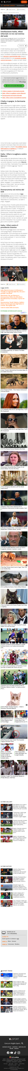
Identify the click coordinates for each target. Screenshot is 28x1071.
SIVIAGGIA (24, 1060)
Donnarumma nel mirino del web (12, 95)
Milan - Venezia (12, 941)
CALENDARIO (21, 5)
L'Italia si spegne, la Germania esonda (13, 91)
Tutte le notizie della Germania (10, 307)
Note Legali (11, 1063)
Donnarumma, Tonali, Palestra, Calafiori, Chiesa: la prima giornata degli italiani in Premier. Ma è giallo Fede (12, 303)
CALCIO (5, 12)
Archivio (16, 1048)
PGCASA (4, 1060)
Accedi (24, 2)
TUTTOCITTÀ (15, 1060)
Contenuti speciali (6, 1047)
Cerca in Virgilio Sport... (13, 1043)
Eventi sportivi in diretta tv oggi (10, 938)
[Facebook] (8, 1053)
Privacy (16, 1063)
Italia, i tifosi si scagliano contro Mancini (14, 93)
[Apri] (2, 2)
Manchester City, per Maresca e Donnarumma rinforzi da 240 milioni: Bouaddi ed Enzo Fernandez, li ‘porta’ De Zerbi (12, 298)
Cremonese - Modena (13, 944)
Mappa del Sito (22, 1047)
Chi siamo (5, 1063)
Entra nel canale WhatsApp (15, 85)
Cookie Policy (21, 1063)
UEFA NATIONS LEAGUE (13, 12)
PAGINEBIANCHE (9, 1060)
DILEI (20, 1060)
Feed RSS (11, 1048)
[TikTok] (15, 1053)
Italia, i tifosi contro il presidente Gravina (14, 97)
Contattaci (15, 1047)
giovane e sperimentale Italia (12, 56)
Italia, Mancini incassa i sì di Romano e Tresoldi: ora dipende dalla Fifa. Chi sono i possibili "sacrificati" (13, 291)
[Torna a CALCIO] (2, 5)
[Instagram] (19, 1053)
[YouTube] (11, 1053)
